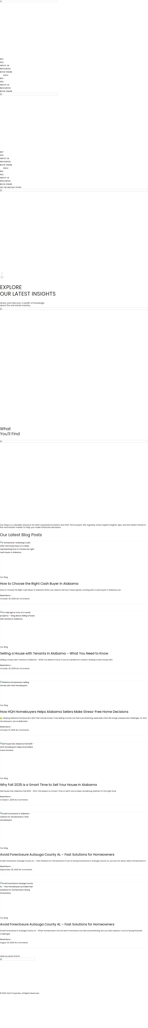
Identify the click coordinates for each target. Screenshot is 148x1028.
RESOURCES (5, 68)
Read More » (5, 595)
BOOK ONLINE (6, 72)
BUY (1, 59)
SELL (2, 62)
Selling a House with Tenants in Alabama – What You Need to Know (54, 653)
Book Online (5, 996)
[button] (74, 75)
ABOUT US (4, 65)
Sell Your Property (8, 1002)
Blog (2, 1013)
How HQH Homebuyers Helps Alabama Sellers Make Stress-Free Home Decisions (64, 711)
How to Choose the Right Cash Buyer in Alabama (39, 583)
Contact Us (5, 1024)
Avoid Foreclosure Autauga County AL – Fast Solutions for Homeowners (57, 854)
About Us (4, 1018)
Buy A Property (7, 1007)
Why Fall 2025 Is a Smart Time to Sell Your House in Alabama (48, 784)
